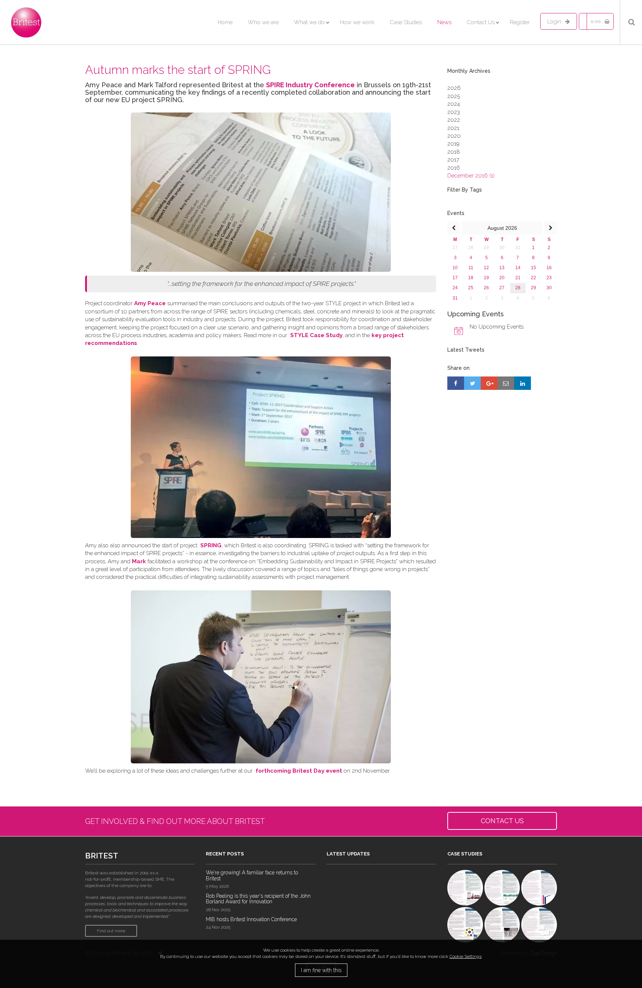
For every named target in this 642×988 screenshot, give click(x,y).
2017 (453, 159)
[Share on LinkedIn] (522, 383)
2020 (454, 136)
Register (520, 22)
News (444, 22)
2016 (453, 167)
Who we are (263, 22)
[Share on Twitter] (472, 383)
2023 (453, 112)
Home (225, 22)
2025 (453, 96)
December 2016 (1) (471, 175)
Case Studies (406, 22)
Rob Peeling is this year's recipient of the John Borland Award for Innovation (258, 898)
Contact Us (481, 22)
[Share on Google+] (489, 383)
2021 (453, 128)
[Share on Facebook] (455, 383)
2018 (453, 152)
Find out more (111, 930)
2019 (453, 143)
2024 (453, 104)
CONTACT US (502, 821)
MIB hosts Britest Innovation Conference (251, 919)
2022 (453, 120)
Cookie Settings (466, 956)
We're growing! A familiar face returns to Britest (252, 875)
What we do (309, 22)
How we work (357, 22)
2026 (454, 88)
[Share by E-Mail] (505, 383)
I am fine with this (321, 970)
